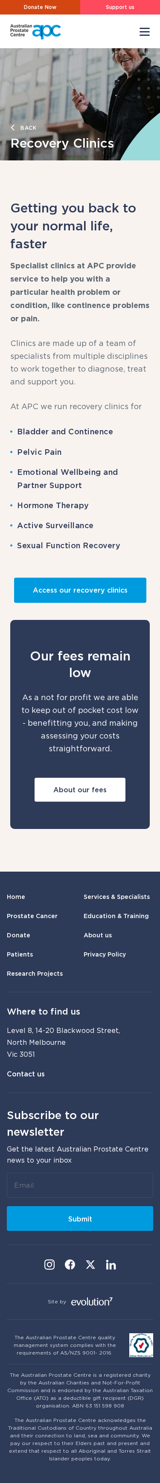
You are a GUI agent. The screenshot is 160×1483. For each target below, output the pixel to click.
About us (98, 935)
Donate (18, 935)
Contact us (26, 1074)
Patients (20, 954)
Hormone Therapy (53, 505)
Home (16, 896)
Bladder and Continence (65, 431)
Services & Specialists (117, 896)
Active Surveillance (55, 525)
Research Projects (35, 973)
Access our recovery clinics (80, 590)
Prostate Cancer (32, 916)
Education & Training (116, 916)
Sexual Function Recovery (68, 545)
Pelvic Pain (39, 452)
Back (28, 128)
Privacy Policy (105, 954)
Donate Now (40, 7)
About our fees (80, 790)
